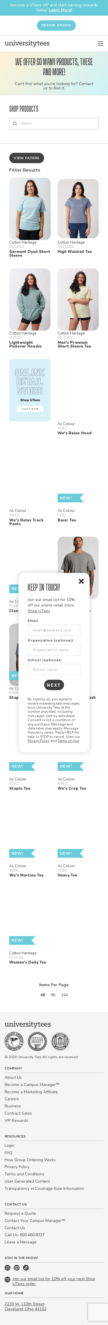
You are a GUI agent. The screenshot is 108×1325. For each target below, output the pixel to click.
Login (9, 1145)
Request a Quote (20, 1213)
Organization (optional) (50, 640)
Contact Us (15, 1228)
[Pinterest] (17, 1269)
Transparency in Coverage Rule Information (44, 1188)
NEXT (54, 685)
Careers (12, 1099)
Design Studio (56, 25)
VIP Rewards (16, 1120)
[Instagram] (8, 1269)
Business (13, 1106)
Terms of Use (68, 740)
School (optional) (45, 660)
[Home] (27, 43)
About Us (13, 1077)
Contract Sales (18, 1113)
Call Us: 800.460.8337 (25, 1235)
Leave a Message (21, 1242)
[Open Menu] (100, 44)
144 (64, 995)
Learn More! (60, 10)
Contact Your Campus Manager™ (35, 1220)
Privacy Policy (39, 740)
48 (42, 995)
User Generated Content (27, 1181)
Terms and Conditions (24, 1174)
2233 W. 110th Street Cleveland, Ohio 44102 (25, 1306)
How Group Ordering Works (30, 1160)
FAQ (8, 1152)
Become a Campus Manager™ (32, 1084)
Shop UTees (39, 611)
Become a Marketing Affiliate (31, 1092)
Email (33, 620)
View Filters (26, 158)
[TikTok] (26, 1269)
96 (53, 995)
